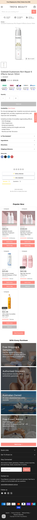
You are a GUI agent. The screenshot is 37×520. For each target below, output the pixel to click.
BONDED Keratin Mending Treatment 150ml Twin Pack (26, 232)
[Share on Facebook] (2, 157)
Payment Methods (18, 514)
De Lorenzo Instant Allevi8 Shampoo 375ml (9, 274)
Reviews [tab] (5, 181)
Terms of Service (15, 512)
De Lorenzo (5, 276)
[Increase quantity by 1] (16, 98)
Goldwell (5, 77)
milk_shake (5, 317)
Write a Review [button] (19, 173)
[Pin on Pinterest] (12, 157)
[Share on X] (5, 157)
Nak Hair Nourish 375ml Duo (25, 274)
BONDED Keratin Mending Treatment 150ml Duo (8, 232)
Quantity (3, 94)
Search (7, 512)
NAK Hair (22, 276)
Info (6, 89)
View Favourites (18, 333)
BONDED (4, 236)
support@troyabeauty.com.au (9, 484)
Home (2, 22)
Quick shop (9, 241)
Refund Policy (26, 512)
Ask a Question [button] (19, 178)
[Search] (33, 12)
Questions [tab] (16, 181)
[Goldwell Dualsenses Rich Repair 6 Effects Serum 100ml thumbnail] (3, 65)
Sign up (26, 469)
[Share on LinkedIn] (8, 157)
